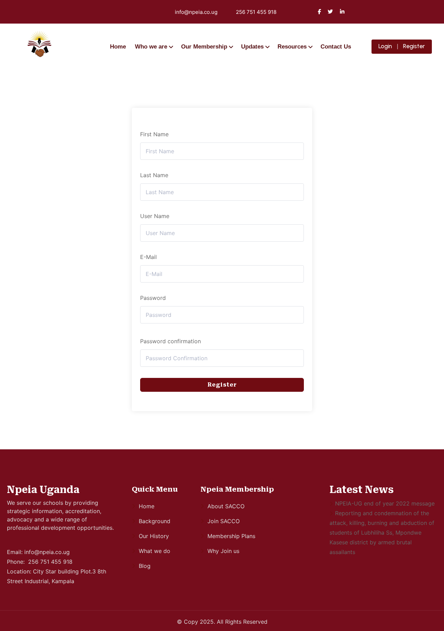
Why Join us (223, 550)
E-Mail (148, 256)
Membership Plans (231, 536)
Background (154, 521)
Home (118, 46)
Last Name (154, 175)
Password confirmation (170, 341)
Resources (292, 46)
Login (385, 46)
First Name (154, 134)
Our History (154, 536)
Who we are (151, 46)
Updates (252, 46)
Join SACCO (223, 521)
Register (414, 46)
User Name (154, 216)
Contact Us (336, 46)
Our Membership (204, 46)
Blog (145, 565)
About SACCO (226, 506)
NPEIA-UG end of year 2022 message (385, 503)
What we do (154, 550)
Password (153, 297)
